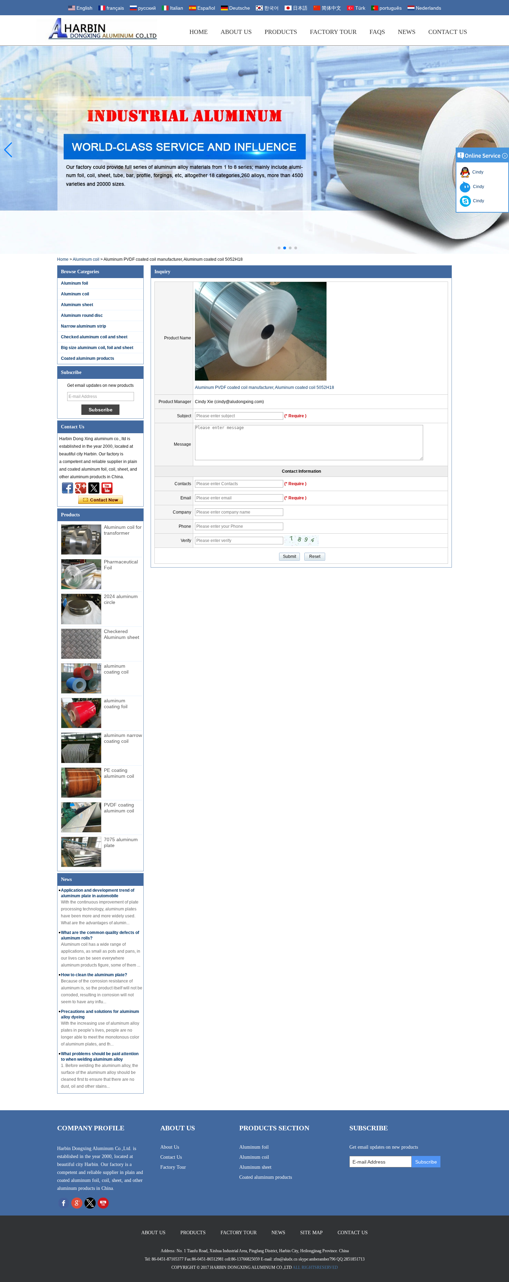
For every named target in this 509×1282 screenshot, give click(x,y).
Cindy (476, 172)
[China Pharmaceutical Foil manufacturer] (81, 574)
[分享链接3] (80, 487)
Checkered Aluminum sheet (121, 634)
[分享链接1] (107, 487)
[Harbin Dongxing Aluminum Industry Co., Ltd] (96, 30)
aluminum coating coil (116, 669)
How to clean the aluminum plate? (94, 974)
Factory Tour (333, 31)
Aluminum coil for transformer (123, 530)
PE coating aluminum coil (119, 773)
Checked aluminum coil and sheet (94, 337)
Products (281, 31)
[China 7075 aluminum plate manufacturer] (81, 852)
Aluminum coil (86, 259)
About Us (236, 31)
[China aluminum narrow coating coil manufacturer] (81, 747)
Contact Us (447, 31)
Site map (311, 1232)
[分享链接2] (93, 487)
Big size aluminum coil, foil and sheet (97, 347)
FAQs (377, 31)
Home (198, 31)
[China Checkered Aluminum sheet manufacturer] (81, 644)
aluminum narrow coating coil (123, 738)
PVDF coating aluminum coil (119, 807)
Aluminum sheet (77, 304)
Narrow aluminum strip (83, 326)
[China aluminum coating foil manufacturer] (81, 713)
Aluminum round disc (82, 315)
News (407, 31)
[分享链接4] (67, 487)
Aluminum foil (74, 283)
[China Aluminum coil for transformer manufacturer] (81, 539)
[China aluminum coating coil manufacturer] (81, 678)
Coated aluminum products (87, 358)
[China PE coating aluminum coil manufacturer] (81, 782)
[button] (279, 248)
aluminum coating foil (115, 703)
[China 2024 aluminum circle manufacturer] (81, 609)
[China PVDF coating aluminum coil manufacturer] (81, 817)
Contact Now (100, 500)
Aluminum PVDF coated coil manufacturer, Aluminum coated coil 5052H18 (264, 387)
